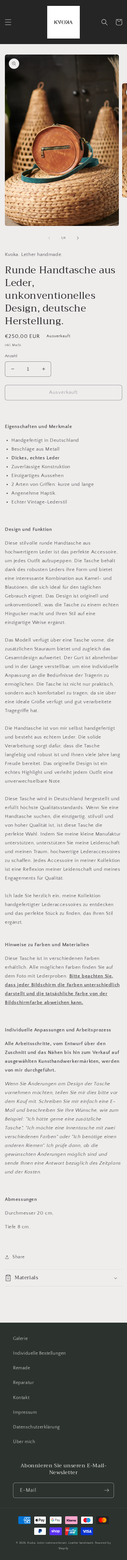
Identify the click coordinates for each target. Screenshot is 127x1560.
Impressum (25, 1412)
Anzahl (11, 356)
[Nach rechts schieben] (78, 238)
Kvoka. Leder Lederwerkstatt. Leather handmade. (61, 1542)
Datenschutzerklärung (36, 1427)
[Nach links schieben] (49, 238)
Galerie (20, 1338)
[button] (8, 22)
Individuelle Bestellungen (39, 1353)
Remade (21, 1368)
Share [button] (18, 1257)
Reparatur (23, 1382)
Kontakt (21, 1397)
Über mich (24, 1441)
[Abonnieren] (106, 1490)
